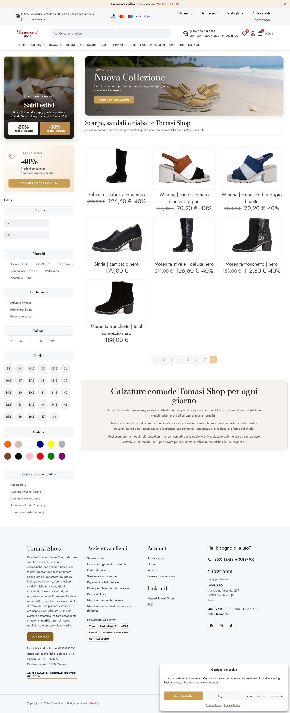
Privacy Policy (232, 705)
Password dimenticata (161, 576)
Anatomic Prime (21, 278)
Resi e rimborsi (97, 594)
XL (41, 341)
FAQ (150, 604)
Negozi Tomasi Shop (160, 598)
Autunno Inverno (21, 303)
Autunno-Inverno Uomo (25, 498)
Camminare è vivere (24, 271)
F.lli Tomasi (65, 264)
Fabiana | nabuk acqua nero (116, 194)
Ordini (151, 564)
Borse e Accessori (21, 316)
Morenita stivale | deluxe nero (184, 263)
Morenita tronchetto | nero (251, 263)
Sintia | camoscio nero (116, 263)
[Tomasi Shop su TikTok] (231, 625)
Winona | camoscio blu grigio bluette (252, 198)
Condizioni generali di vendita (106, 564)
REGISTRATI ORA (186, 4)
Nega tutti (223, 696)
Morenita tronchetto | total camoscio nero (116, 330)
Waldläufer (52, 271)
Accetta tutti (183, 696)
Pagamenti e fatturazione (103, 582)
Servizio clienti (96, 558)
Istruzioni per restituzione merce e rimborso (109, 608)
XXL (52, 341)
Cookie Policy (214, 705)
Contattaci (40, 636)
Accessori (17, 484)
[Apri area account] (254, 33)
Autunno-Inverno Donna (26, 491)
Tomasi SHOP (20, 264)
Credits (93, 703)
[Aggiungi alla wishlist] (141, 162)
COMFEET (43, 264)
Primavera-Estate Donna (26, 505)
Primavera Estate (21, 309)
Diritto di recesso (98, 570)
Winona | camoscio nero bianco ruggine (184, 198)
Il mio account (156, 558)
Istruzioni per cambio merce (105, 600)
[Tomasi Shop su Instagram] (221, 625)
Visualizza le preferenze (264, 696)
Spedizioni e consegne (102, 576)
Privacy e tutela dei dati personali (108, 588)
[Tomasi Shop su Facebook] (211, 625)
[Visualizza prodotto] (141, 153)
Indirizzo (152, 570)
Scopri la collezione (113, 100)
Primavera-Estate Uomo (26, 512)
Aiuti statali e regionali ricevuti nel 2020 (51, 674)
